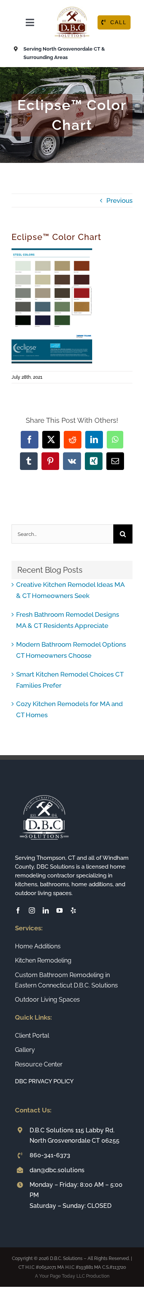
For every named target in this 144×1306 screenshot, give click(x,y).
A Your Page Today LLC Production (72, 1276)
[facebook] (18, 910)
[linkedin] (46, 910)
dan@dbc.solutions (57, 1170)
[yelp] (73, 910)
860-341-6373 (50, 1155)
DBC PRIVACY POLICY (44, 1081)
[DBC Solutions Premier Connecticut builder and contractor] (72, 7)
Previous (119, 200)
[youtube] (59, 910)
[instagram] (32, 910)
